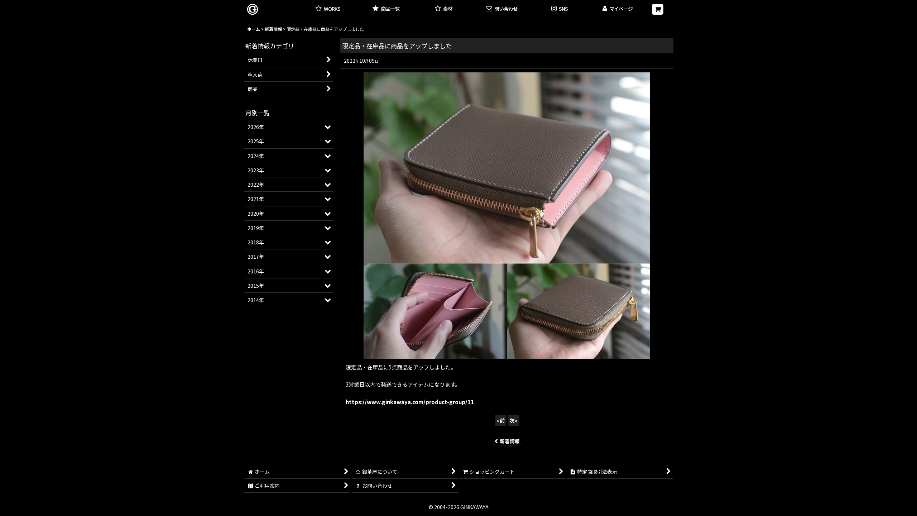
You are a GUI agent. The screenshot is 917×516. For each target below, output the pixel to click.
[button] (559, 9)
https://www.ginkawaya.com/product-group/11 (410, 402)
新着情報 (510, 441)
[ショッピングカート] (657, 9)
